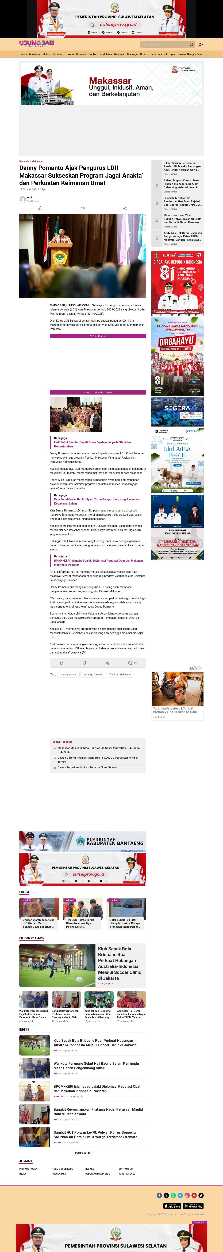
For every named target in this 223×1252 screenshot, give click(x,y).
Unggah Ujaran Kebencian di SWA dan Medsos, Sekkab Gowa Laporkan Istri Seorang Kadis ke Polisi (39, 926)
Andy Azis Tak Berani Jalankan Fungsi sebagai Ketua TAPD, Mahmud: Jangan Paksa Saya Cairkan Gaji (131, 1017)
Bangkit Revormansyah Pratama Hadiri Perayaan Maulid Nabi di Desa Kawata (66, 1016)
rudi (29, 197)
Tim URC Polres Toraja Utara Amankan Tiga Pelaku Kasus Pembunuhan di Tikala (80, 925)
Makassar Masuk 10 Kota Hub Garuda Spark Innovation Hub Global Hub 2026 (99, 750)
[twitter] (166, 1195)
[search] (191, 44)
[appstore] (172, 1208)
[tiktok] (201, 1195)
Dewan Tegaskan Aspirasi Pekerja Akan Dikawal (87, 767)
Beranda (24, 161)
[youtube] (194, 1195)
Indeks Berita (82, 1153)
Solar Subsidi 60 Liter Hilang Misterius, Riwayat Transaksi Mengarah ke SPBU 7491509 (125, 925)
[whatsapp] (173, 1195)
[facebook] (159, 1195)
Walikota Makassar (120, 674)
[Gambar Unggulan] (82, 256)
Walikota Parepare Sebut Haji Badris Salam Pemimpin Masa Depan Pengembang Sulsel (33, 1016)
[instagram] (187, 1195)
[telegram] (180, 1195)
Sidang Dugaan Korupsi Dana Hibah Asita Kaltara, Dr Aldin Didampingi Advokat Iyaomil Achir (181, 185)
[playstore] (193, 1208)
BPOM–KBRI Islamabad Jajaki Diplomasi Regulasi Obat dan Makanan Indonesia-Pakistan (97, 1088)
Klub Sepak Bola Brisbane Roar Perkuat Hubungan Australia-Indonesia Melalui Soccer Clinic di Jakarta (119, 963)
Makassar (37, 161)
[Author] (22, 199)
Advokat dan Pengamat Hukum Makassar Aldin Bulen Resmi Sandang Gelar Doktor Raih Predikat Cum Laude (98, 1017)
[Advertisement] (111, 130)
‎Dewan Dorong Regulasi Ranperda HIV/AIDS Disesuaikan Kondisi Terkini (98, 759)
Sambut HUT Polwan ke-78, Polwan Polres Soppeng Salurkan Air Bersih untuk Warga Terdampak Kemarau (96, 1134)
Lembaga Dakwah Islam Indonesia (94, 674)
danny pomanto (68, 674)
